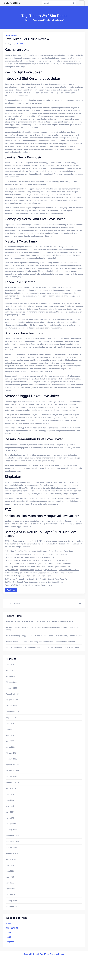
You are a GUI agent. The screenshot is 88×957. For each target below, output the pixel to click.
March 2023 (10, 889)
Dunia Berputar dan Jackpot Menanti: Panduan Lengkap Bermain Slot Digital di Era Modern (43, 647)
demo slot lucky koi (41, 554)
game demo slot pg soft (35, 567)
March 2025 (10, 747)
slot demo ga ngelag (13, 573)
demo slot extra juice (64, 551)
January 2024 (11, 830)
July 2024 (10, 794)
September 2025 (12, 712)
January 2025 (11, 759)
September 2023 (12, 853)
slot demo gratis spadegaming (36, 573)
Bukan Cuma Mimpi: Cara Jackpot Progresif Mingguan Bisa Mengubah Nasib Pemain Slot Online (42, 628)
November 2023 (12, 841)
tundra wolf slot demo (14, 585)
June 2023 (10, 871)
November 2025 (12, 700)
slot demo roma (29, 576)
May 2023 (10, 877)
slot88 (8, 932)
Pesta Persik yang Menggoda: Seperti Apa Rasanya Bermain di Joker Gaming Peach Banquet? (44, 636)
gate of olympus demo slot (58, 567)
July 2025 (10, 723)
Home (27, 20)
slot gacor (10, 942)
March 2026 (10, 676)
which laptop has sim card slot (38, 585)
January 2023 (11, 900)
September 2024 (12, 782)
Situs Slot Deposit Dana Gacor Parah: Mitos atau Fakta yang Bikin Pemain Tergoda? (40, 621)
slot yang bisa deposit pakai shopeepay (21, 582)
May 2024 (10, 806)
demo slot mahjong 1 (60, 554)
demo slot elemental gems (42, 551)
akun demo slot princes (20, 551)
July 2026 (10, 664)
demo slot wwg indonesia (36, 563)
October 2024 (11, 776)
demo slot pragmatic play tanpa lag (20, 560)
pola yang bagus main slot (46, 570)
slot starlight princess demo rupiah (19, 579)
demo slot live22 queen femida (18, 554)
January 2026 (11, 688)
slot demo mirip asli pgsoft (62, 573)
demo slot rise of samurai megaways (51, 560)
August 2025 (11, 717)
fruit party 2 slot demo (14, 567)
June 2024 (10, 800)
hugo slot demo (11, 570)
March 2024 (10, 818)
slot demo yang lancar (47, 576)
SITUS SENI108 (12, 928)
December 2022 (12, 906)
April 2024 (10, 812)
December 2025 (12, 694)
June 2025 (10, 729)
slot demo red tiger (13, 576)
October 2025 (11, 706)
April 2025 (10, 741)
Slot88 (8, 923)
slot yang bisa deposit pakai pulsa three (52, 579)
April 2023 (10, 883)
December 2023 (12, 836)
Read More (11, 590)
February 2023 (11, 895)
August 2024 (11, 788)
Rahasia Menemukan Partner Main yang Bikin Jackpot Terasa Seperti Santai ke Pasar (40, 642)
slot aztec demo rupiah (69, 570)
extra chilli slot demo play (60, 563)
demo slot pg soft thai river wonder (39, 557)
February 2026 (11, 682)
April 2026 (10, 670)
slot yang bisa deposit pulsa (51, 582)
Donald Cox (21, 44)
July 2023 (10, 865)
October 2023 (11, 847)
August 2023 (11, 859)
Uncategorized (10, 44)
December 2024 (12, 765)
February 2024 (11, 824)
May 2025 (10, 735)
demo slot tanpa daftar (14, 563)
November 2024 (12, 771)
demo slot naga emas (14, 557)
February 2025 (11, 753)
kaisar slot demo (27, 570)
